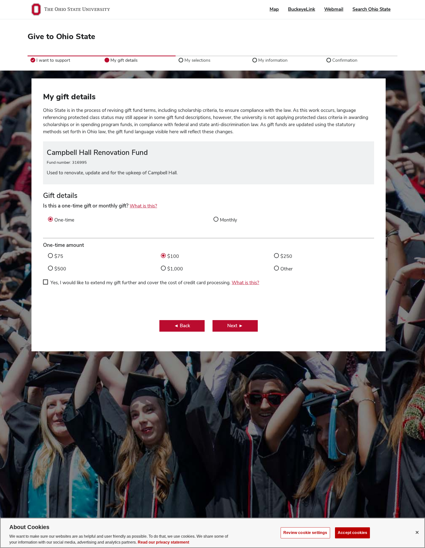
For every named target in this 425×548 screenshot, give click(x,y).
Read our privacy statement (163, 542)
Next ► (235, 326)
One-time (64, 220)
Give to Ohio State (61, 36)
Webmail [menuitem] (333, 9)
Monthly (228, 220)
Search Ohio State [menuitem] (371, 9)
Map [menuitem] (274, 9)
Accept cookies (352, 533)
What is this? (143, 206)
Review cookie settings (305, 533)
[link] (64, 60)
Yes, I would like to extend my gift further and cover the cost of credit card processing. (154, 283)
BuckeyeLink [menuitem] (301, 9)
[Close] (417, 532)
